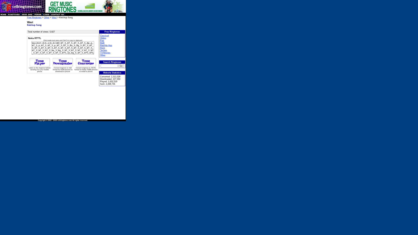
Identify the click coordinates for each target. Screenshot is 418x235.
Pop (102, 40)
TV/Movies (105, 53)
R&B (102, 43)
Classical (104, 35)
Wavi (54, 17)
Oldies (103, 38)
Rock (102, 48)
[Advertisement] (13, 65)
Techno (103, 50)
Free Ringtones (34, 17)
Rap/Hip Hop (106, 45)
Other (46, 17)
